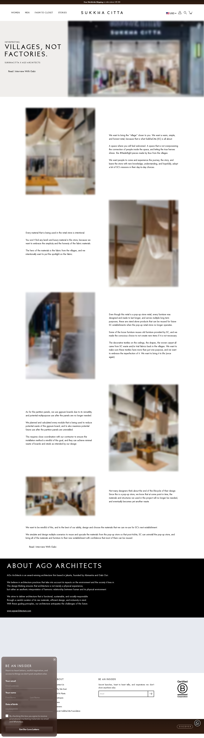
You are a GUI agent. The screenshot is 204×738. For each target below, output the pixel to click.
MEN (27, 13)
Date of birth (12, 704)
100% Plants (60, 693)
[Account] (180, 12)
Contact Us (59, 684)
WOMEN (15, 13)
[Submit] (151, 694)
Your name (11, 692)
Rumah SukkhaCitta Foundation (67, 711)
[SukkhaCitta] (102, 13)
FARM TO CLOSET (44, 13)
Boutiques (59, 697)
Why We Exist (61, 689)
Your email (11, 680)
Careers (58, 706)
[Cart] (190, 12)
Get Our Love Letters (29, 729)
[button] (185, 12)
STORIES (62, 13)
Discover (185, 727)
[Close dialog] (54, 659)
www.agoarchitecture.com (19, 610)
